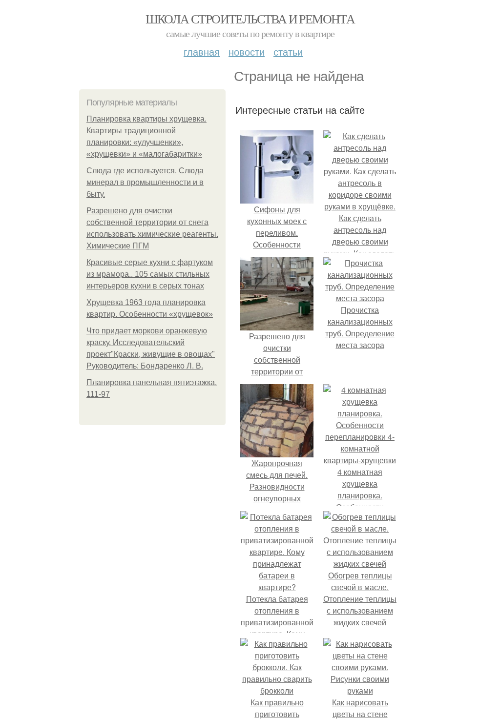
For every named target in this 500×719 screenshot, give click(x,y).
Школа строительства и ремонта (250, 18)
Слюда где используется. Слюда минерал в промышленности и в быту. (145, 182)
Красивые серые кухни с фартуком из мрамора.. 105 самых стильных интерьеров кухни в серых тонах (149, 274)
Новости (247, 51)
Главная (202, 51)
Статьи (288, 51)
